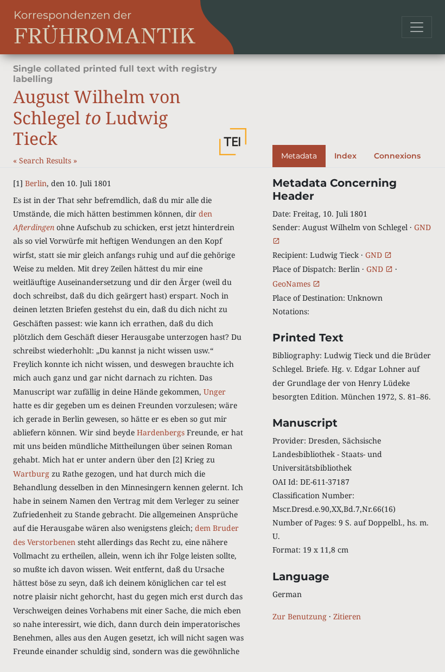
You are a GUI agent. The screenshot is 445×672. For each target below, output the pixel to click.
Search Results (46, 160)
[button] (232, 141)
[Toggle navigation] (417, 27)
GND (374, 255)
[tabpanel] (352, 399)
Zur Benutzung (299, 616)
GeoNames (292, 283)
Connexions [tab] (397, 156)
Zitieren (347, 616)
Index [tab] (345, 156)
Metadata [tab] (299, 156)
